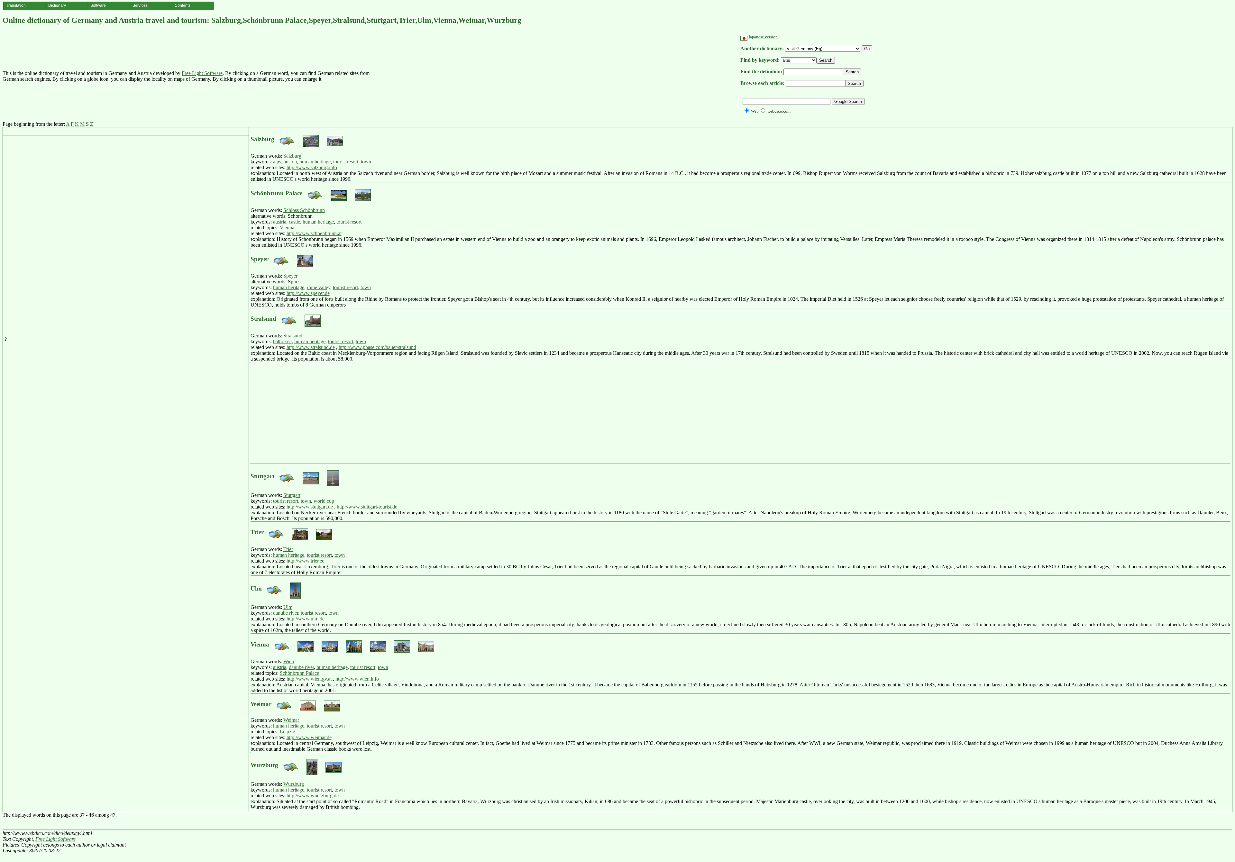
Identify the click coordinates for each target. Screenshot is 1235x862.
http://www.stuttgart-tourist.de (367, 506)
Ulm (287, 607)
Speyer (290, 276)
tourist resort (345, 161)
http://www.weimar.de (309, 737)
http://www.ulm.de (306, 618)
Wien (288, 661)
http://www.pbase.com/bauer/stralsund (377, 347)
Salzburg (292, 156)
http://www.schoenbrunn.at (314, 233)
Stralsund (292, 335)
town (366, 161)
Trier (288, 549)
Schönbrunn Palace (299, 673)
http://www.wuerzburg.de (313, 795)
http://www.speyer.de (308, 293)
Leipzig (287, 731)
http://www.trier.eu (306, 561)
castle (294, 222)
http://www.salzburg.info (312, 167)
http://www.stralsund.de (311, 347)
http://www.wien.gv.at (309, 679)
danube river (285, 613)
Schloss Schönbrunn (304, 210)
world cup (324, 501)
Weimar (291, 720)
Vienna (287, 227)
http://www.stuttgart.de (310, 506)
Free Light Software (202, 73)
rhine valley (318, 287)
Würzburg (293, 784)
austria (290, 161)
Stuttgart (291, 495)
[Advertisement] (555, 76)
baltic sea (282, 341)
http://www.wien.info (357, 679)
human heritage (315, 161)
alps (277, 161)
